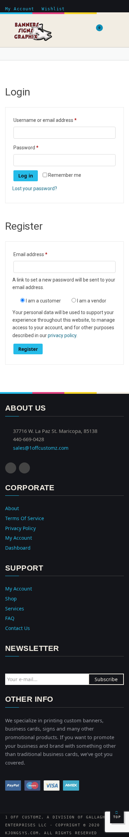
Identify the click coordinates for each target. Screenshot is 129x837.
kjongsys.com (22, 833)
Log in (25, 175)
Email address (40, 254)
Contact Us (17, 628)
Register (28, 349)
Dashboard (18, 547)
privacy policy (62, 335)
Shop (11, 598)
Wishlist (53, 9)
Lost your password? (34, 188)
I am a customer (43, 300)
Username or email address (54, 120)
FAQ (9, 618)
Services (14, 608)
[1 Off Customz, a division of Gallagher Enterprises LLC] (32, 31)
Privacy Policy (20, 528)
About (12, 508)
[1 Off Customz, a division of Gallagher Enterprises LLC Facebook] (10, 467)
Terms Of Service (24, 518)
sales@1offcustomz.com (40, 448)
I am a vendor (91, 300)
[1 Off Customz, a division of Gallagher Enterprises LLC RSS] (24, 467)
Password (35, 147)
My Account (19, 9)
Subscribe (106, 679)
